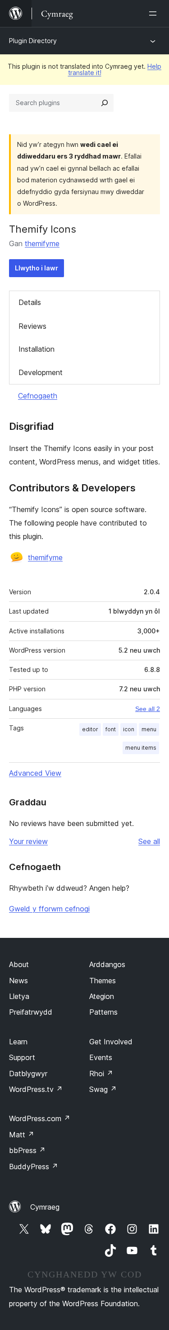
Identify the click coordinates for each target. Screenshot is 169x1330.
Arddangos (107, 964)
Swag (103, 1089)
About (19, 964)
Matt (21, 1134)
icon (128, 729)
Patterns (103, 1011)
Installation (36, 349)
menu (149, 729)
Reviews (32, 326)
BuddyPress (33, 1166)
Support (22, 1057)
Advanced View (35, 773)
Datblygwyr (28, 1073)
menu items (140, 747)
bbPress (27, 1150)
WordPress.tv (36, 1089)
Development (40, 372)
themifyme (42, 243)
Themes (102, 980)
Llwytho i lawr (36, 268)
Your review (28, 841)
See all (149, 841)
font (110, 729)
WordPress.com (39, 1118)
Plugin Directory (33, 40)
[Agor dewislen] (154, 13)
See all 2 (147, 708)
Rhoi (101, 1073)
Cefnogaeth (37, 395)
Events (100, 1057)
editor (90, 729)
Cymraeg (44, 1206)
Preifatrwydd (30, 1011)
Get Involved (110, 1041)
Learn (18, 1041)
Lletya (19, 996)
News (18, 980)
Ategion (101, 996)
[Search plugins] (105, 103)
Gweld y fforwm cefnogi (49, 908)
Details (29, 302)
